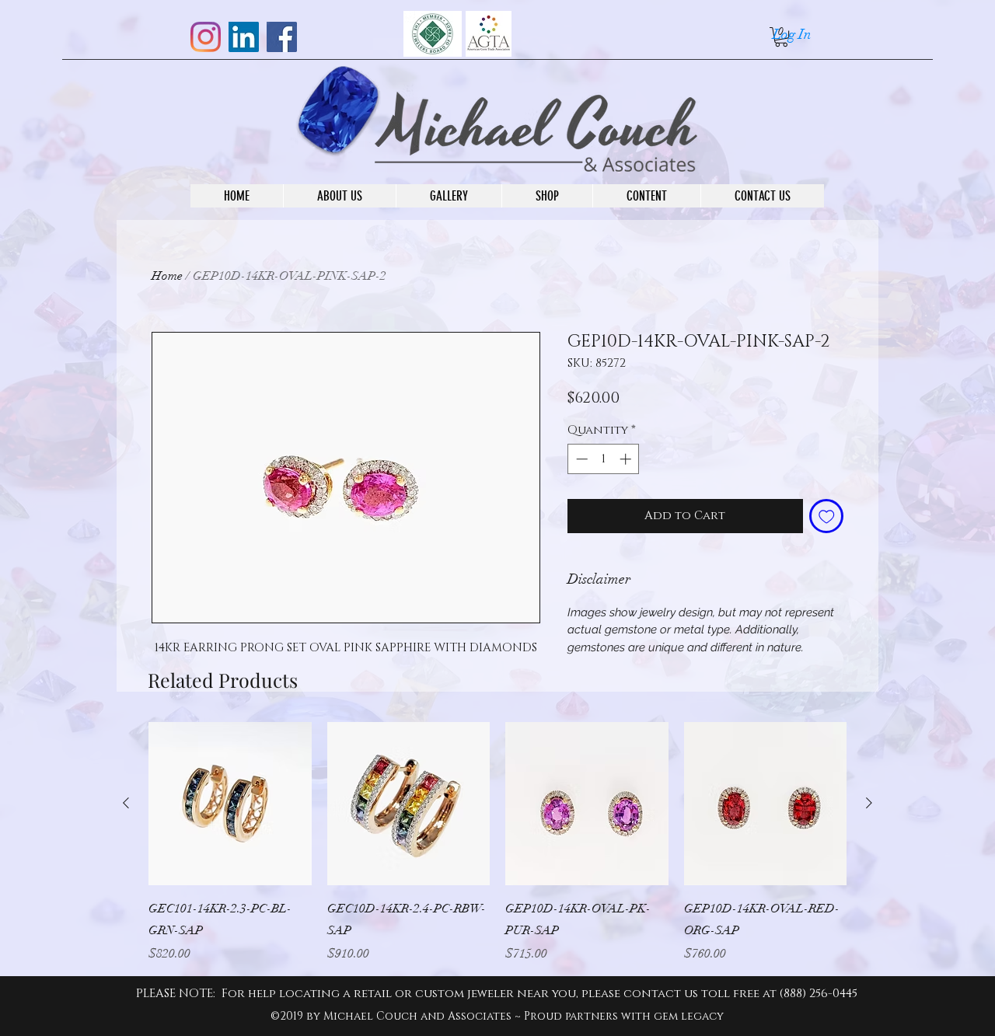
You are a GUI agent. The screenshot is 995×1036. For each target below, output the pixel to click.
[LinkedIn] (244, 37)
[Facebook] (282, 37)
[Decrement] (580, 459)
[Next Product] (869, 803)
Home (167, 276)
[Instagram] (205, 37)
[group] (497, 842)
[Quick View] (230, 803)
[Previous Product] (126, 803)
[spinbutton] (603, 459)
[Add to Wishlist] (826, 516)
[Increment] (626, 459)
